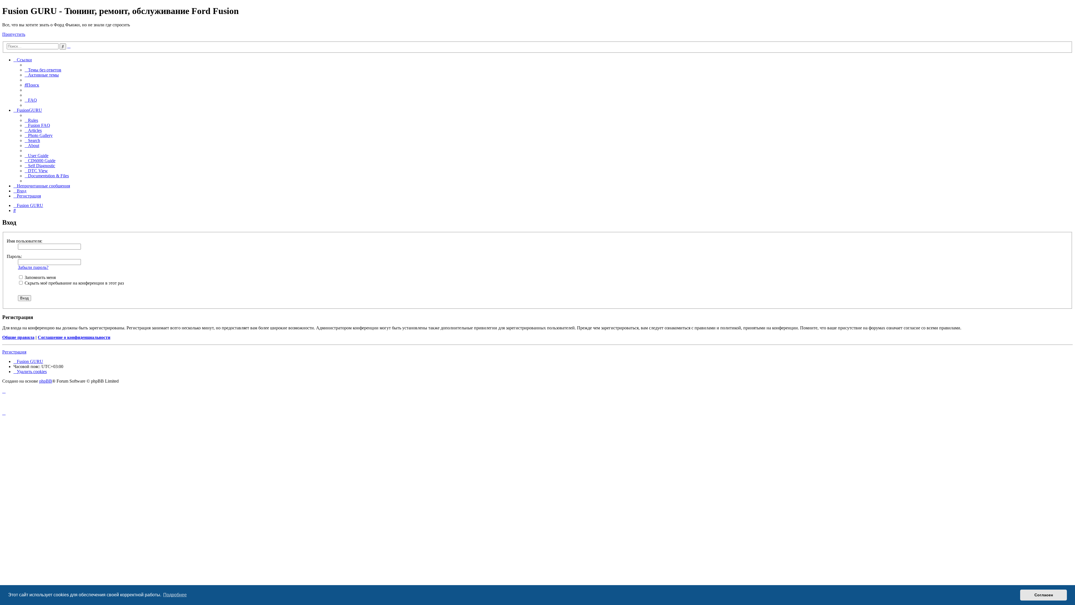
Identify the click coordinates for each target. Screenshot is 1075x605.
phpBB (45, 381)
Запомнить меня (40, 277)
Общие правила (18, 337)
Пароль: (14, 256)
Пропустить (13, 34)
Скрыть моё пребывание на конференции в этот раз (74, 283)
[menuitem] (43, 70)
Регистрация (14, 352)
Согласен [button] (1043, 595)
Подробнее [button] (175, 594)
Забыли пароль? (33, 267)
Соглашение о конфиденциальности (74, 337)
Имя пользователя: (24, 241)
